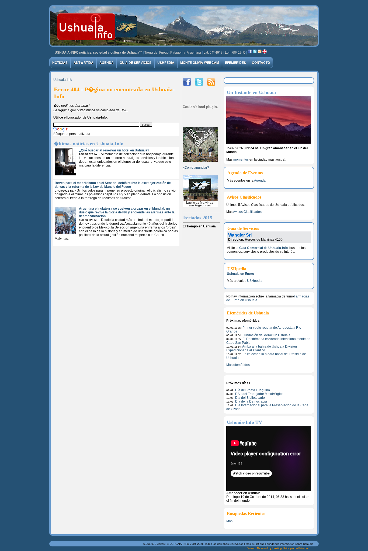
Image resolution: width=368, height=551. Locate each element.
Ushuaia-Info (62, 80)
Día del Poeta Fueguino (252, 390)
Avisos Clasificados (247, 212)
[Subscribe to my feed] (260, 52)
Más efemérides (238, 365)
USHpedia (165, 62)
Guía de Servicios (135, 62)
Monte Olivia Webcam (199, 62)
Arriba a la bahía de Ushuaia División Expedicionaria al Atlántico (261, 348)
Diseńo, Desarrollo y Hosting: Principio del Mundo (277, 548)
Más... (230, 521)
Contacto (261, 62)
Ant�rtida (83, 62)
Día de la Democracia (251, 401)
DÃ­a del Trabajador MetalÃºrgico (259, 394)
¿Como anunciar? (196, 167)
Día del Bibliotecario (250, 398)
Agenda (106, 62)
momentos (241, 159)
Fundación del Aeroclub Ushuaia (266, 335)
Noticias (60, 62)
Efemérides (235, 62)
